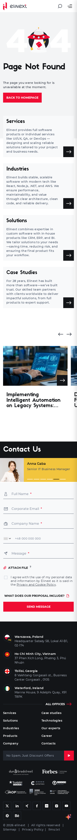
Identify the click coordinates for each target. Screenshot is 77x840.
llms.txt (54, 829)
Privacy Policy (33, 829)
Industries (11, 728)
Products (10, 736)
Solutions (10, 720)
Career (46, 736)
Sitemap (9, 829)
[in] (7, 806)
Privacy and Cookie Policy (36, 584)
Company (10, 743)
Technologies (51, 720)
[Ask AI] (69, 817)
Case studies (51, 713)
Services (9, 713)
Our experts (50, 728)
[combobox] (7, 538)
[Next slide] (70, 334)
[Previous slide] (59, 334)
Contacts (48, 743)
